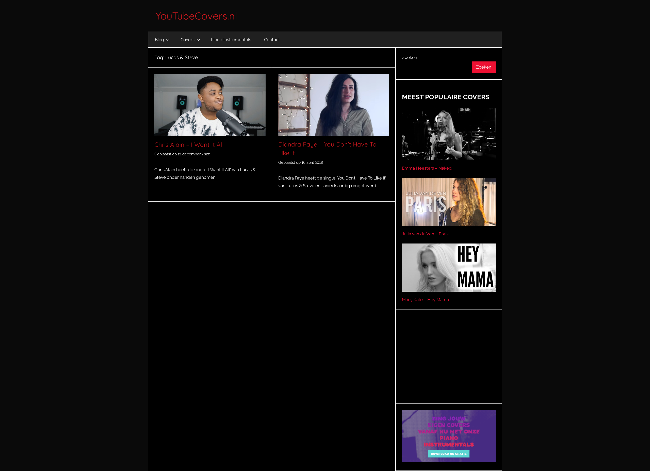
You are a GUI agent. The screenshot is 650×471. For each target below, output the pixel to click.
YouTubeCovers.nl (196, 15)
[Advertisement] (449, 363)
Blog (159, 39)
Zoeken (409, 57)
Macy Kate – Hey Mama (425, 299)
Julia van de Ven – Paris (425, 233)
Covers (187, 39)
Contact (272, 39)
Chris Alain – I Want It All (189, 144)
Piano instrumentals (231, 39)
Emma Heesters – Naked (427, 168)
